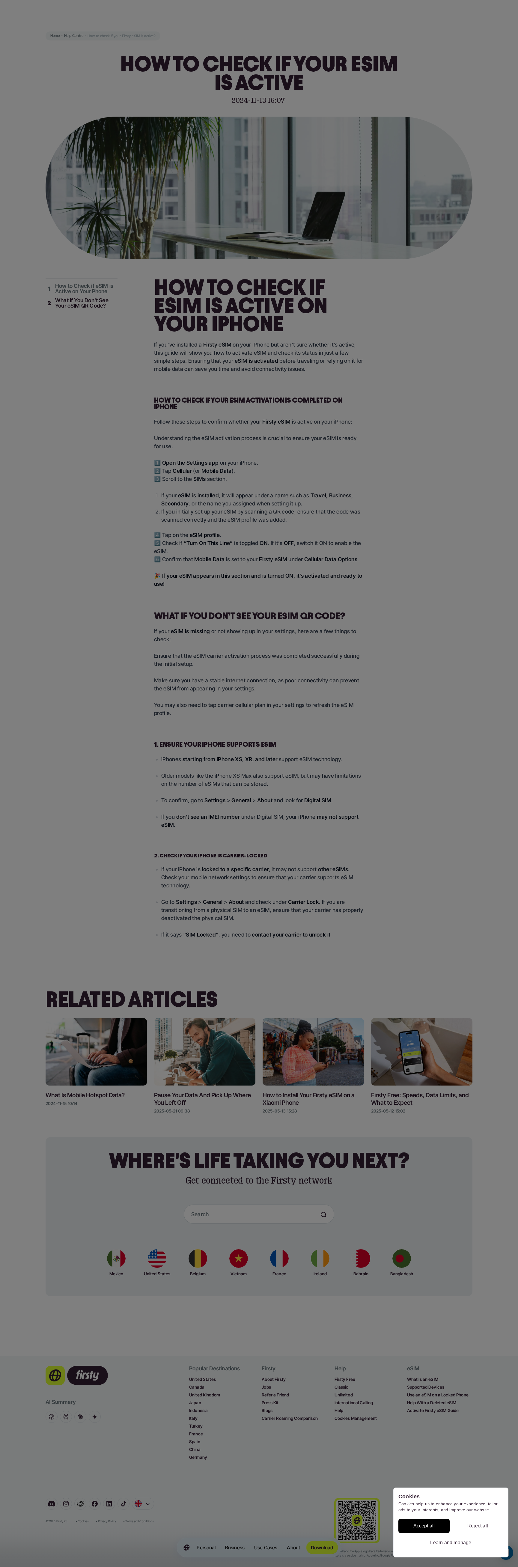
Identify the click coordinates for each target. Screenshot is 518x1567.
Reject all (477, 1525)
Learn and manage (450, 1542)
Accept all (424, 1525)
